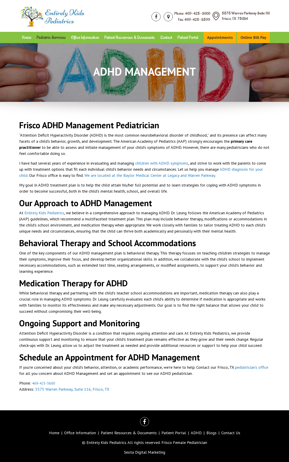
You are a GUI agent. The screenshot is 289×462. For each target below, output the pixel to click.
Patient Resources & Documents (129, 37)
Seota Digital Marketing (144, 452)
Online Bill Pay (253, 37)
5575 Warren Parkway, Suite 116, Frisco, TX (72, 389)
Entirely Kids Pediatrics (44, 212)
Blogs (211, 432)
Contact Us (230, 432)
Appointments (220, 37)
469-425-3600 (43, 383)
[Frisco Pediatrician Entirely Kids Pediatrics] (51, 15)
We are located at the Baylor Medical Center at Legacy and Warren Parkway (149, 175)
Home (26, 37)
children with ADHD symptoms (161, 163)
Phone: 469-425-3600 (192, 13)
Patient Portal (187, 37)
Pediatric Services (51, 37)
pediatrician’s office (251, 367)
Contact (166, 37)
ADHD (196, 432)
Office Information (85, 37)
